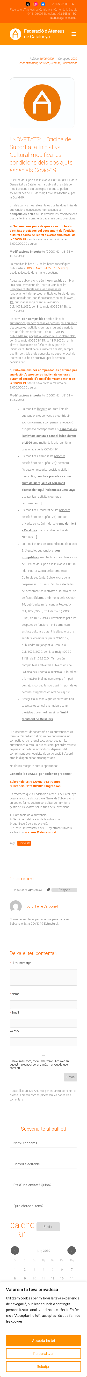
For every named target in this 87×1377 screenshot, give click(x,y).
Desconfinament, (28, 63)
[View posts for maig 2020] (15, 1250)
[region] (43, 1329)
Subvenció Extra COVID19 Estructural (35, 782)
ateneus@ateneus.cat (64, 18)
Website (15, 1031)
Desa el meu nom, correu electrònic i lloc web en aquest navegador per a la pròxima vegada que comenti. (39, 1062)
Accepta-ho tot (43, 1341)
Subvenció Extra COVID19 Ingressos (35, 786)
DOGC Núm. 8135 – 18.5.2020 (47, 268)
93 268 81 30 (67, 13)
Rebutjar (43, 1367)
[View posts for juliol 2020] (71, 1250)
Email (15, 1012)
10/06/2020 (47, 58)
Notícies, (44, 63)
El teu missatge (21, 963)
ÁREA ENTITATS (63, 4)
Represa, (56, 63)
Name (15, 994)
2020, (74, 58)
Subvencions (69, 63)
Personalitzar (43, 1354)
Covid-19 (24, 843)
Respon (64, 890)
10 (34, 1278)
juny (43, 1250)
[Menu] (73, 34)
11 (43, 1278)
